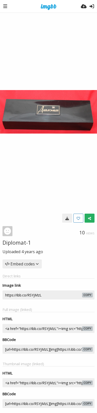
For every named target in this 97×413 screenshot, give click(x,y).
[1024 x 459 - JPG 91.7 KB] (67, 218)
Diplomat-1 (16, 242)
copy (87, 294)
